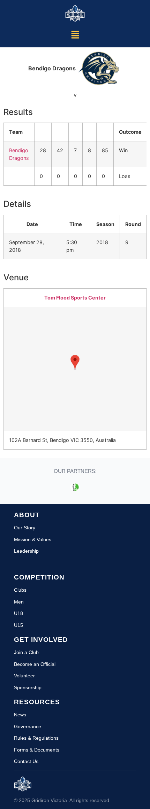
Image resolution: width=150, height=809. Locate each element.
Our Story (24, 527)
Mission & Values (32, 539)
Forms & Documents (36, 750)
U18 (18, 613)
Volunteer (24, 675)
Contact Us (26, 761)
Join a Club (26, 652)
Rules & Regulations (36, 738)
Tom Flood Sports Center (75, 298)
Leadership (26, 551)
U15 (18, 625)
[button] (75, 35)
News (20, 714)
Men (19, 602)
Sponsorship (28, 687)
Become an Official (34, 664)
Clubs (20, 590)
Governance (27, 726)
